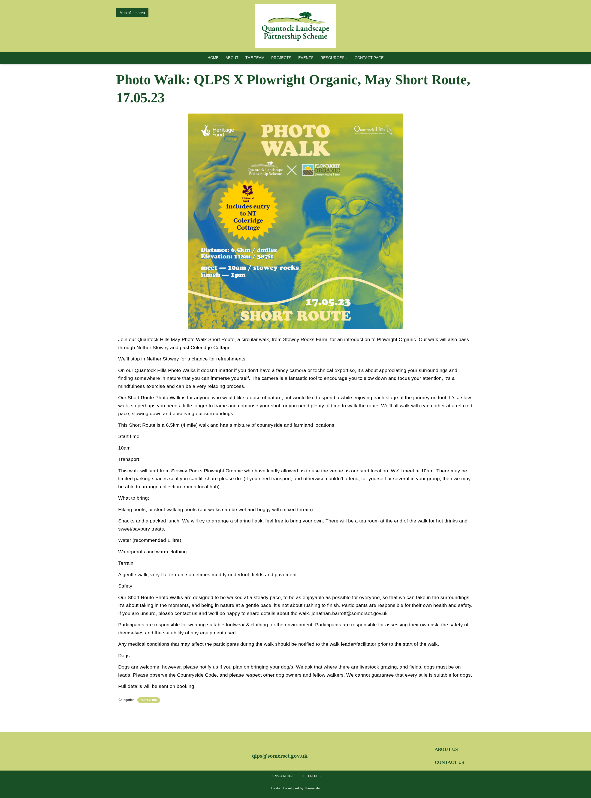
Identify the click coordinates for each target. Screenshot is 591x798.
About (232, 58)
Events (306, 58)
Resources (332, 58)
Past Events (149, 700)
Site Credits (311, 776)
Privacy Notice (282, 776)
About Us (446, 749)
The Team (254, 58)
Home (213, 58)
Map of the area (132, 13)
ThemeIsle (312, 788)
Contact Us (449, 762)
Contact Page (369, 58)
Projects (281, 58)
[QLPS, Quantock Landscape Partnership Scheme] (295, 26)
